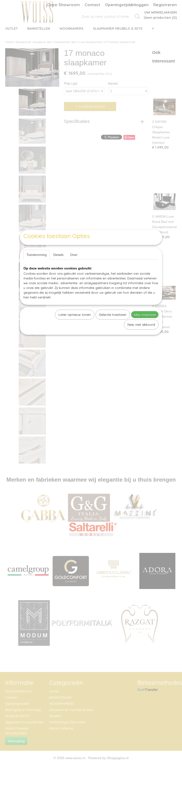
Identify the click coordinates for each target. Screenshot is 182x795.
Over (73, 255)
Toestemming (37, 255)
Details (58, 255)
